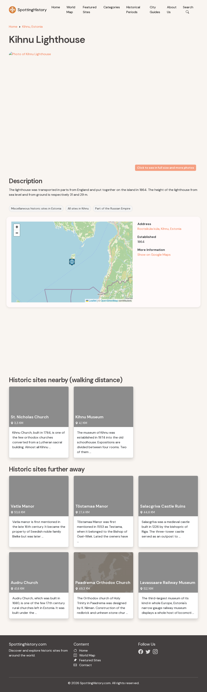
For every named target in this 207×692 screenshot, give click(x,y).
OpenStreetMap (109, 300)
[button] (72, 262)
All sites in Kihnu (78, 208)
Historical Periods (133, 9)
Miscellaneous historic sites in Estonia (36, 208)
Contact (85, 665)
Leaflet (92, 300)
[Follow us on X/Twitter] (149, 652)
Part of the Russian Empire (112, 208)
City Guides (155, 9)
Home (56, 7)
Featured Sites (89, 9)
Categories (112, 7)
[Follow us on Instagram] (156, 652)
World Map (71, 9)
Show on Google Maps (154, 254)
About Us (171, 9)
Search (188, 7)
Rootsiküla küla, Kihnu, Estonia (159, 229)
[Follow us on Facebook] (141, 652)
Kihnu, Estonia (32, 26)
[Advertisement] (106, 340)
